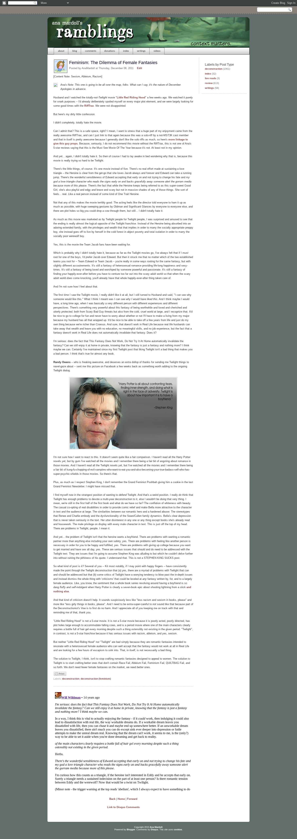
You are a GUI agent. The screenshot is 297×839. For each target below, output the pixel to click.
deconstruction (70, 678)
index (126, 51)
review (209, 83)
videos (157, 51)
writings (141, 51)
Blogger (131, 829)
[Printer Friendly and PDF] (60, 675)
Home (121, 798)
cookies (178, 829)
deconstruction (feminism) (96, 678)
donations (109, 51)
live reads (210, 78)
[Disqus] (123, 741)
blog (74, 51)
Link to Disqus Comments (123, 807)
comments (90, 51)
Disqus (154, 829)
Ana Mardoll (156, 827)
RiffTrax (89, 105)
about (61, 51)
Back (112, 798)
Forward (132, 798)
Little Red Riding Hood (131, 97)
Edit (139, 68)
